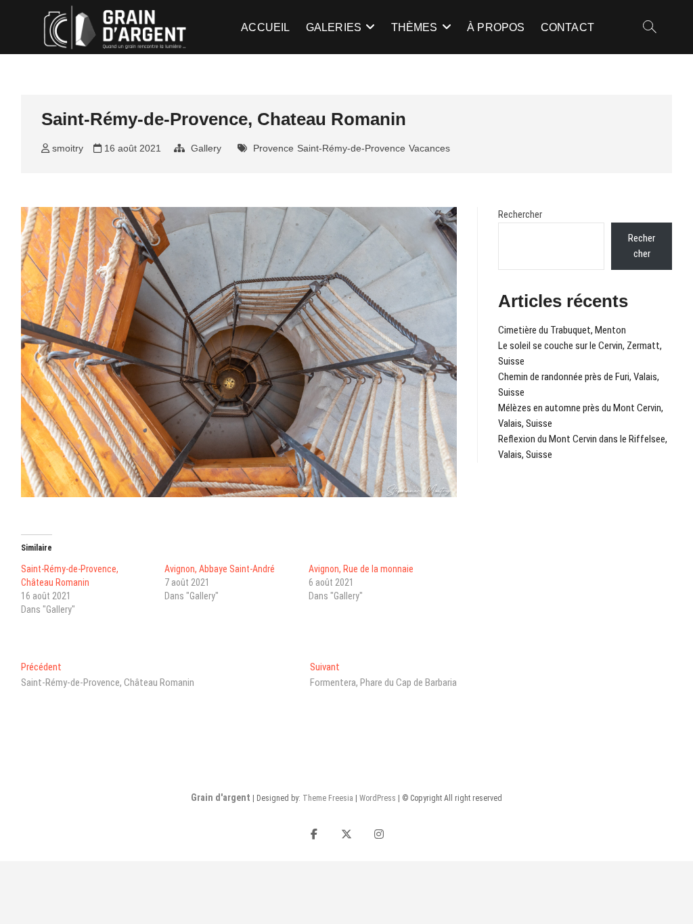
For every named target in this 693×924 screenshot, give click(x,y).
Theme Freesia (328, 798)
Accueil (265, 27)
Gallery (206, 148)
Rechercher (520, 214)
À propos (496, 27)
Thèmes (414, 27)
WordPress (377, 798)
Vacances (429, 148)
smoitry (66, 148)
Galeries (334, 27)
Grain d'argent (220, 797)
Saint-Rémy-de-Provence (351, 148)
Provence (273, 148)
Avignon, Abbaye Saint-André (219, 568)
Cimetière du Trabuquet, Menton (562, 330)
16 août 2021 (131, 148)
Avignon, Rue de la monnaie (361, 568)
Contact (567, 27)
